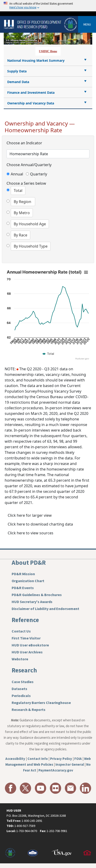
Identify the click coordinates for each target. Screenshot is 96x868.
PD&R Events (23, 587)
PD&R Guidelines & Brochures (37, 594)
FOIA (78, 758)
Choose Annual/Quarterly (29, 164)
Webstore (20, 659)
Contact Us (21, 631)
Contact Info (37, 758)
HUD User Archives (27, 652)
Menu (87, 24)
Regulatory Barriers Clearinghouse (41, 702)
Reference (25, 620)
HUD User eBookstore (30, 645)
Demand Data (18, 82)
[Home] (41, 24)
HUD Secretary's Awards (32, 601)
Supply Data (17, 71)
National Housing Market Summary (36, 60)
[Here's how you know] (48, 5)
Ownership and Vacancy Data (30, 103)
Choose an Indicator (24, 142)
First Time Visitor (26, 638)
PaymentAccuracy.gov (55, 770)
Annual (17, 174)
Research (24, 670)
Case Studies (23, 681)
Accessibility (15, 758)
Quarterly (38, 174)
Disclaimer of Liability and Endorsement (45, 608)
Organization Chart (28, 580)
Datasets (19, 688)
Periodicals (21, 695)
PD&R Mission (23, 573)
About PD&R (29, 562)
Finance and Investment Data (31, 92)
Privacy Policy (61, 758)
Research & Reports (28, 709)
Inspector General (69, 764)
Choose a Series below (26, 183)
